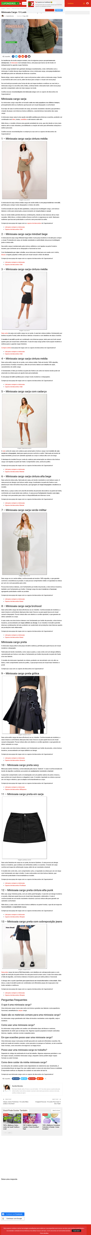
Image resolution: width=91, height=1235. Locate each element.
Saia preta (4, 972)
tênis (13, 119)
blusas (3, 254)
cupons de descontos (34, 223)
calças (20, 1010)
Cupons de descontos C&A (13, 229)
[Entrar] (87, 3)
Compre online (6, 348)
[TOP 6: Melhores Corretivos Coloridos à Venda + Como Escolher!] (51, 1118)
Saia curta (4, 333)
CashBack (70, 3)
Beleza (6, 1114)
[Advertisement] (31, 1157)
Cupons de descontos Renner (14, 471)
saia (4, 451)
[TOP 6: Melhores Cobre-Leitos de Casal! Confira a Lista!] (12, 1118)
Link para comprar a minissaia (15, 227)
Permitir (59, 10)
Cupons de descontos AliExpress (15, 789)
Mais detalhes (44, 1233)
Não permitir (49, 10)
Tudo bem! (76, 1230)
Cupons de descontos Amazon (15, 760)
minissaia (14, 63)
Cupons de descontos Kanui (14, 601)
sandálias (24, 119)
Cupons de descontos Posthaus (15, 885)
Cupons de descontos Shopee (15, 917)
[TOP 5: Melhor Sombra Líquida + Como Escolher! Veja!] (32, 1118)
